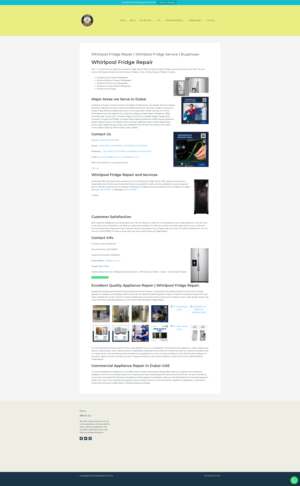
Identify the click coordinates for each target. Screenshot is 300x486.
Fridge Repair (194, 20)
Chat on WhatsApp (100, 277)
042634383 (114, 140)
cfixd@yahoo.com (131, 157)
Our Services (145, 20)
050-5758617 (105, 189)
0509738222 (142, 146)
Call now (95, 168)
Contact (210, 20)
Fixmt (97, 69)
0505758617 (104, 146)
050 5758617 (108, 151)
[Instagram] (90, 438)
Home (123, 20)
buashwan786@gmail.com (110, 157)
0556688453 (117, 146)
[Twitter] (85, 438)
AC (158, 20)
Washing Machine (174, 20)
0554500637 (129, 146)
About (133, 20)
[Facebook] (81, 438)
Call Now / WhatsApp (167, 2)
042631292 (103, 140)
